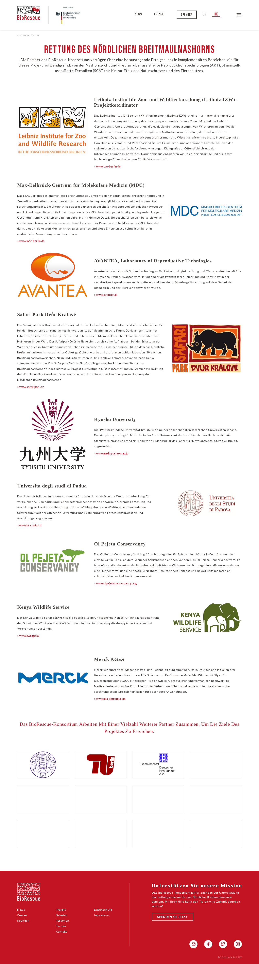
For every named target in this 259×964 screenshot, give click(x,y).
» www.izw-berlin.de (107, 166)
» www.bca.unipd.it (29, 525)
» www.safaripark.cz (30, 387)
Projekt (61, 909)
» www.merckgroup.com (109, 698)
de (216, 14)
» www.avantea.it (105, 294)
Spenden (187, 15)
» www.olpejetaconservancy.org (115, 583)
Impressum (101, 915)
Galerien (62, 915)
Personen (62, 920)
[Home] (33, 15)
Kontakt (61, 931)
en (204, 14)
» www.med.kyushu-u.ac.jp (111, 453)
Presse (159, 14)
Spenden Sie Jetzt (172, 917)
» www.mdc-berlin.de (31, 241)
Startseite (23, 35)
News (138, 14)
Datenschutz (103, 909)
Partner (61, 926)
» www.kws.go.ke (28, 635)
